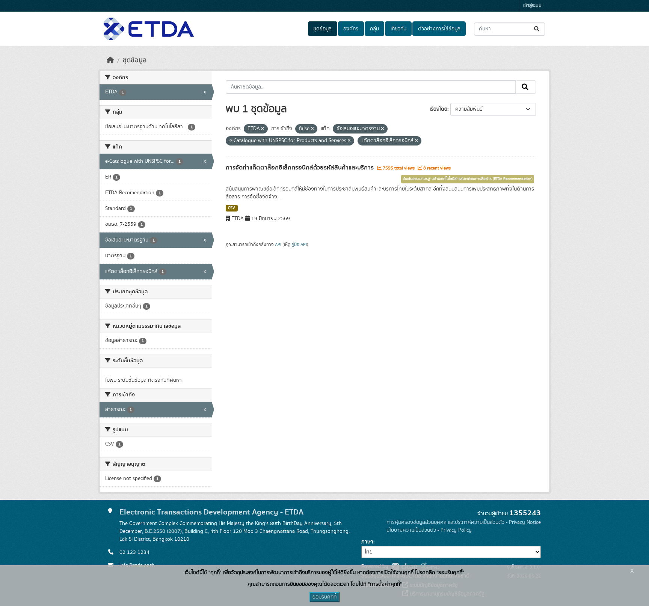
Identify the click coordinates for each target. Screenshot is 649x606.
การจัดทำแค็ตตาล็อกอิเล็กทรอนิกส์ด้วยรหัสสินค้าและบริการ (300, 167)
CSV (231, 208)
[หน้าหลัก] (110, 60)
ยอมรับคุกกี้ (324, 597)
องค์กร (350, 29)
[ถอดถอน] (262, 129)
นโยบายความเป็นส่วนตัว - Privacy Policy (429, 530)
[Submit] (537, 29)
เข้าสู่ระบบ (532, 5)
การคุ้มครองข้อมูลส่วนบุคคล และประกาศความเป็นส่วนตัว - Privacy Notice (463, 522)
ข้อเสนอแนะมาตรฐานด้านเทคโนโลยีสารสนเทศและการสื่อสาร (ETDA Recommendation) (468, 179)
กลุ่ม (374, 29)
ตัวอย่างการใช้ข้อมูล (439, 29)
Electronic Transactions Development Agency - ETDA (211, 512)
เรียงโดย (438, 109)
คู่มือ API (299, 244)
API (278, 244)
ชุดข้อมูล (322, 29)
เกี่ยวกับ (398, 29)
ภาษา (367, 542)
